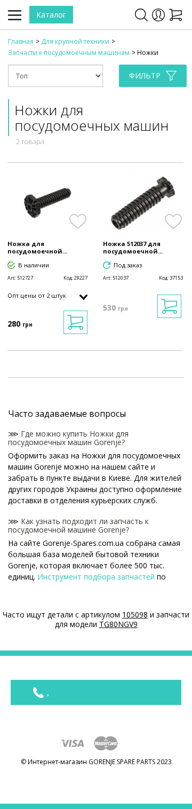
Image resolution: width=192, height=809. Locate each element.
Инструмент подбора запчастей (96, 577)
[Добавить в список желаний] (77, 221)
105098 (135, 614)
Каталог (51, 15)
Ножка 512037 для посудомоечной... (133, 248)
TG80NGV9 (118, 624)
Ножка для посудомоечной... (37, 248)
